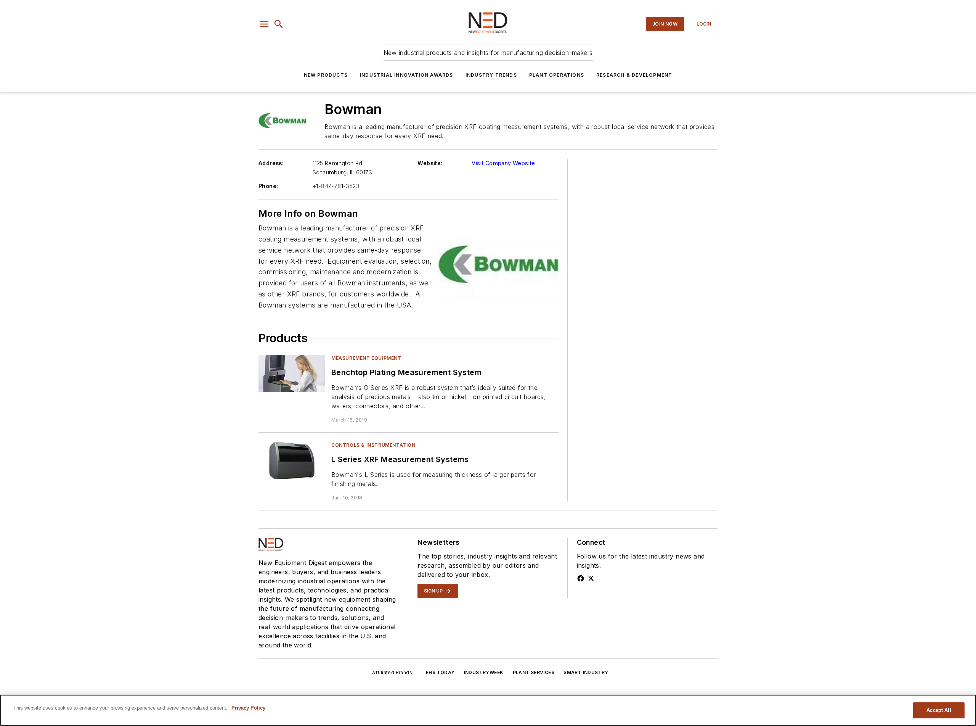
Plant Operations (556, 75)
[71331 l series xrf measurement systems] (291, 460)
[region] (488, 710)
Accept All (938, 710)
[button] (264, 24)
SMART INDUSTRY (585, 672)
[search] (278, 24)
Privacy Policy (248, 708)
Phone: (268, 186)
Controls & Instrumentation (373, 445)
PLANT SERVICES (534, 672)
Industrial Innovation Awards (406, 75)
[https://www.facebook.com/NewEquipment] (580, 578)
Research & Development (634, 75)
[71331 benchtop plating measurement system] (291, 373)
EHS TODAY (440, 672)
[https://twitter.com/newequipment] (591, 578)
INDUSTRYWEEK (484, 672)
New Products (326, 75)
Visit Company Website (503, 163)
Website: (429, 163)
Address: (271, 163)
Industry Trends (491, 75)
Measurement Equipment (366, 358)
